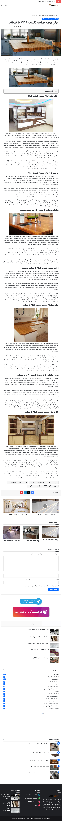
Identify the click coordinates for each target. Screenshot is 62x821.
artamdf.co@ (29, 802)
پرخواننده (31, 624)
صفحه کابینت (52, 15)
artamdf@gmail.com (29, 805)
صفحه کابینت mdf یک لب (52, 701)
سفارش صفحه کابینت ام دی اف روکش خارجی (39, 760)
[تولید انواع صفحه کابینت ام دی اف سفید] (50, 532)
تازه (51, 624)
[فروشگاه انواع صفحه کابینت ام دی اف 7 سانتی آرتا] (54, 632)
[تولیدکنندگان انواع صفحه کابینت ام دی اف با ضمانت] (54, 747)
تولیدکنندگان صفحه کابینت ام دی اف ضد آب (39, 637)
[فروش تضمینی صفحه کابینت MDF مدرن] (31, 532)
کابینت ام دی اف (54, 684)
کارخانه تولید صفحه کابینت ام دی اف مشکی (39, 772)
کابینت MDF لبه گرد (53, 708)
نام (58, 573)
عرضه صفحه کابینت (51, 483)
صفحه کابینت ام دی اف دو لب (51, 686)
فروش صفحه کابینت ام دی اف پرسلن (12, 540)
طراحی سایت (47, 818)
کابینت (56, 691)
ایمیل (57, 579)
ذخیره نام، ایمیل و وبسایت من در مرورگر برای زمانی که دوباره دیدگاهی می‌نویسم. (40, 586)
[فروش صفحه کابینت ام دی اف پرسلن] (11, 532)
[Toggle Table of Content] (55, 91)
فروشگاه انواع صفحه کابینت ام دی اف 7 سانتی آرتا (38, 629)
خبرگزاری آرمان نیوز (21, 818)
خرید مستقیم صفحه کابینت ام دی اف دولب (39, 753)
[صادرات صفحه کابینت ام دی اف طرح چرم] (54, 767)
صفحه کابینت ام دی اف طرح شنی (50, 706)
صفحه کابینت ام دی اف (53, 677)
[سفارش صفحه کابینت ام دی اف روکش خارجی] (54, 761)
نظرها (11, 624)
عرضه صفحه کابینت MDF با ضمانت (17, 483)
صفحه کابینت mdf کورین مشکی (51, 694)
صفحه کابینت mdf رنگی (52, 696)
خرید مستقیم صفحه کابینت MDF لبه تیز (40, 658)
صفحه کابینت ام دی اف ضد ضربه (51, 689)
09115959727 (28, 795)
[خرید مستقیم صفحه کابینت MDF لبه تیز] (54, 660)
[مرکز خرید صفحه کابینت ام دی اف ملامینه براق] (54, 645)
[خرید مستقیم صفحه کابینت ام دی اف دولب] (54, 755)
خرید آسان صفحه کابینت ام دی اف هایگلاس (39, 649)
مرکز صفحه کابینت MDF (50, 486)
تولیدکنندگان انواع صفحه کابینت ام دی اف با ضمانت (37, 744)
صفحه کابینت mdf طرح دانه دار (51, 703)
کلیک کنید (27, 798)
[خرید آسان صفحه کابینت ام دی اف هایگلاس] (54, 652)
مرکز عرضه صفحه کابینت (34, 486)
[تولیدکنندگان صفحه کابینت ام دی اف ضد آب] (54, 639)
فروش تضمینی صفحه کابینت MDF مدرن (31, 541)
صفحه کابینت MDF (46, 18)
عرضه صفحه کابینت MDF (36, 483)
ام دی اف (56, 674)
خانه (57, 15)
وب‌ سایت (28, 579)
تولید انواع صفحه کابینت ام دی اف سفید (51, 540)
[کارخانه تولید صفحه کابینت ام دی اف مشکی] (54, 775)
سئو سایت (41, 818)
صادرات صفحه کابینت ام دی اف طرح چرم (40, 766)
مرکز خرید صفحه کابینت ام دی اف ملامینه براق (38, 643)
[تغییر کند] (53, 5)
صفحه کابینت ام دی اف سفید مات (50, 698)
